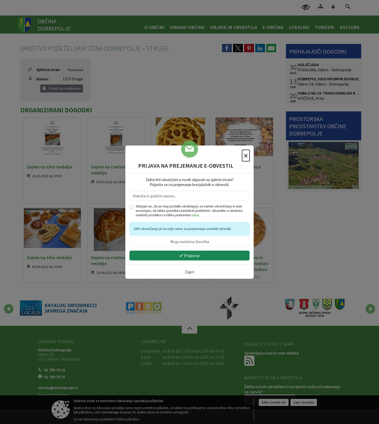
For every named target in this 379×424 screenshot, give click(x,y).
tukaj (195, 215)
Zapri (189, 271)
